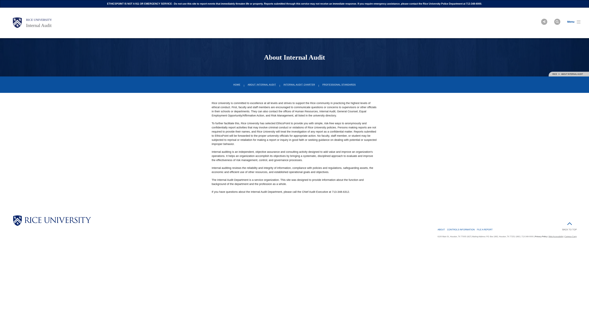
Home (236, 85)
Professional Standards (339, 85)
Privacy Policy (541, 237)
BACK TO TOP (569, 229)
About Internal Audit (262, 85)
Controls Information (461, 229)
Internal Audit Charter (299, 85)
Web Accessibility (556, 237)
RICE (554, 74)
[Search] (557, 22)
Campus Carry (571, 237)
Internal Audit (39, 25)
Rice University (39, 19)
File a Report (485, 229)
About (441, 229)
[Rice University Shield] (17, 23)
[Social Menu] (544, 22)
